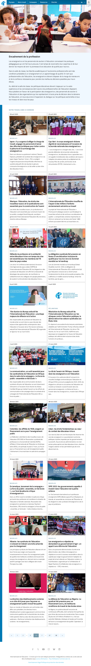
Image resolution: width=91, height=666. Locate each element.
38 (56, 635)
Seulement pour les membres (89, 2)
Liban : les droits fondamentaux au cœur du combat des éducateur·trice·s (66, 425)
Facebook (32, 649)
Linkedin (59, 649)
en (78, 2)
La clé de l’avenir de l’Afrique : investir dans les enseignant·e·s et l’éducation (66, 369)
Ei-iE (3, 4)
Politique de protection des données (52, 662)
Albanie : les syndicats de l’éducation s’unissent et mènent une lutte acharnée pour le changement (28, 539)
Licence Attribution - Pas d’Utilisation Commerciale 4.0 (53, 659)
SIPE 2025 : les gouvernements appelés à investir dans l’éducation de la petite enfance (66, 481)
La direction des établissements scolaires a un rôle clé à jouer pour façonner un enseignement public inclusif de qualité (28, 597)
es (84, 2)
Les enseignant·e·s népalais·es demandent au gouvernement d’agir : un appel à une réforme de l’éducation (66, 540)
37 (49, 635)
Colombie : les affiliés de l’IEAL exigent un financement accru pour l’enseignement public (28, 428)
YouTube (43, 649)
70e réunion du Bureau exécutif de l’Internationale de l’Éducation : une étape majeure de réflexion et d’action (28, 308)
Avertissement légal (34, 662)
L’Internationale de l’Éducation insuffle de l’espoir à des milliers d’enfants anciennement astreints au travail (66, 198)
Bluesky (54, 649)
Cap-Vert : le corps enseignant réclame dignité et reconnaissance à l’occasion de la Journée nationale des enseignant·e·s (66, 139)
